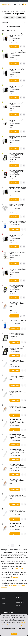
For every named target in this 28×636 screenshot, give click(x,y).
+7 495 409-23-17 (8, 1)
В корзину (14, 46)
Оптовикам (18, 607)
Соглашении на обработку (18, 625)
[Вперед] (19, 545)
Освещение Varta (21, 17)
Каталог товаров (14, 11)
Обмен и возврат (19, 600)
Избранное (18, 4)
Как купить (4, 598)
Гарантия (18, 605)
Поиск (15, 4)
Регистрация (14, 577)
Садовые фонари (9, 17)
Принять (14, 633)
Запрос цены (15, 229)
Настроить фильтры (14, 26)
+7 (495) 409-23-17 (13, 585)
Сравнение (20, 4)
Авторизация (23, 1)
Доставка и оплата (19, 568)
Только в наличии (6, 30)
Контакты (4, 603)
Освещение (22, 11)
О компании (5, 595)
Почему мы (4, 601)
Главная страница (5, 11)
